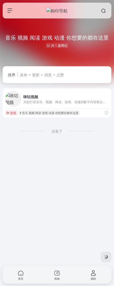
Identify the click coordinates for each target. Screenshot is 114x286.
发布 (23, 74)
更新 (36, 74)
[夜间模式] (106, 257)
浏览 (48, 74)
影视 (13, 113)
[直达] (106, 112)
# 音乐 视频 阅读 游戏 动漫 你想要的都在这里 (49, 113)
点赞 (60, 74)
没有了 (57, 131)
